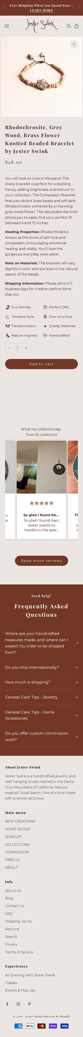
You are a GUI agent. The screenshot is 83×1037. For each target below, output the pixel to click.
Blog (9, 898)
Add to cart (41, 364)
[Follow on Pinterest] (29, 1004)
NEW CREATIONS (20, 821)
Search (11, 937)
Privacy (11, 944)
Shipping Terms (18, 921)
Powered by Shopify (56, 1016)
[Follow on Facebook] (7, 1004)
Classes (11, 983)
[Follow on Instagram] (18, 1004)
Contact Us (14, 906)
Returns (12, 929)
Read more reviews (41, 561)
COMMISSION (17, 852)
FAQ (8, 914)
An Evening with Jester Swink (30, 975)
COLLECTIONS (17, 845)
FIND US (12, 860)
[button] (38, 548)
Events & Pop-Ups (20, 990)
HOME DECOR (17, 829)
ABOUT (11, 868)
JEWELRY (13, 837)
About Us (13, 891)
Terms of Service (19, 952)
